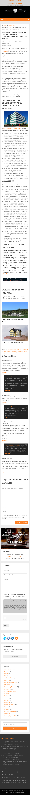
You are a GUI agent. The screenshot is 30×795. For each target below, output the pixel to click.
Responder (4, 372)
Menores (6, 698)
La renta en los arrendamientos (12, 342)
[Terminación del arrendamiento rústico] (15, 310)
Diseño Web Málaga (18, 792)
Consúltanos (6, 274)
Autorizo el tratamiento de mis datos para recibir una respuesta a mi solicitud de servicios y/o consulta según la (14, 596)
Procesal (6, 709)
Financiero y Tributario (10, 687)
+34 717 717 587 (8, 774)
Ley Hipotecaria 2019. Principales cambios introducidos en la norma (13, 298)
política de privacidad (19, 598)
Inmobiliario (12, 25)
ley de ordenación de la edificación (12, 128)
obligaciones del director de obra (11, 353)
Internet (6, 693)
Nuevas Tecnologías (9, 704)
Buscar (15, 729)
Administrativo (8, 669)
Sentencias (7, 713)
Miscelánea (7, 702)
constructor (25, 349)
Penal (5, 707)
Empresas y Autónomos (10, 682)
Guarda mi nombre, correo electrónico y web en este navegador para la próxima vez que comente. (15, 517)
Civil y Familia (8, 678)
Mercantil (7, 700)
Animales (6, 671)
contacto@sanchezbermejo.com (12, 772)
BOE (5, 675)
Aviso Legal (9, 792)
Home (5, 25)
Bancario (6, 673)
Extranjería (7, 684)
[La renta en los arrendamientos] (15, 333)
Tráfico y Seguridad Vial (10, 716)
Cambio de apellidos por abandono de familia (15, 752)
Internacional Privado (10, 691)
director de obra (6, 351)
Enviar (6, 625)
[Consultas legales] (15, 280)
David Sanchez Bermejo (12, 377)
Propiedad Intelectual (10, 711)
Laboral (6, 695)
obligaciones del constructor (19, 351)
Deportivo (7, 680)
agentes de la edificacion (14, 349)
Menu (2, 20)
